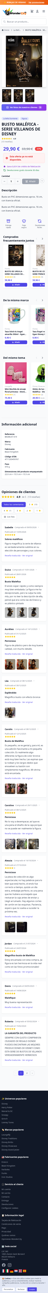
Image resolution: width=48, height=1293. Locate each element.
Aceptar (32, 1289)
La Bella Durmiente (10, 118)
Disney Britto (7, 1142)
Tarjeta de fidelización (11, 1220)
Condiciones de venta (11, 1224)
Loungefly (6, 1134)
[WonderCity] (11, 1271)
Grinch (5, 1118)
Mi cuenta (6, 1189)
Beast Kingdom (11, 451)
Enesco (5, 1162)
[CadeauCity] (3, 1271)
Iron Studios (7, 1177)
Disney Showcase (9, 1146)
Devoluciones (7, 1204)
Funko (4, 1173)
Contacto (5, 1196)
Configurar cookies (10, 1208)
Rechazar (21, 1289)
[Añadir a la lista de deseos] (42, 181)
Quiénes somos (8, 1235)
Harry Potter (7, 1107)
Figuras (24, 118)
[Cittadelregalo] (7, 1271)
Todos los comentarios (14, 504)
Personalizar (8, 1289)
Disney (8, 444)
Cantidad (6, 176)
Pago (4, 1228)
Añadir (17, 285)
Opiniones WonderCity (12, 1239)
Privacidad (6, 1231)
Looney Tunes (8, 1122)
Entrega (5, 1200)
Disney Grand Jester (10, 1149)
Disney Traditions (9, 1138)
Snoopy (5, 1115)
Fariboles (6, 1169)
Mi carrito (6, 1193)
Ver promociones (36, 2)
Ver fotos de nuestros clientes (25, 107)
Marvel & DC (7, 1111)
